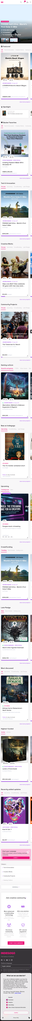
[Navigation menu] (30, 2)
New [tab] (12, 489)
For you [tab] (3, 186)
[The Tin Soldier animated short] (14, 446)
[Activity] (24, 2)
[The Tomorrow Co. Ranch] (14, 325)
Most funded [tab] (11, 550)
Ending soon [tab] (19, 550)
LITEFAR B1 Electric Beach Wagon (14, 85)
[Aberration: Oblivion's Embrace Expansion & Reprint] (14, 386)
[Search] (21, 2)
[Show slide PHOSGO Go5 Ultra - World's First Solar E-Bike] (14, 40)
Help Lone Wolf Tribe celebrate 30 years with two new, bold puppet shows (13, 286)
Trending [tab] (3, 550)
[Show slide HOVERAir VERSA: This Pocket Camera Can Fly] (5, 40)
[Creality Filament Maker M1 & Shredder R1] (14, 143)
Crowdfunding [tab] (18, 186)
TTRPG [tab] (17, 368)
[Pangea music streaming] (14, 507)
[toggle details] (28, 98)
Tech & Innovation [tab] (9, 50)
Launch (15, 857)
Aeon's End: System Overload (13, 647)
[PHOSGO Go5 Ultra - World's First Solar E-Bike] (14, 204)
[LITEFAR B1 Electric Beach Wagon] (14, 66)
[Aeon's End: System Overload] (14, 628)
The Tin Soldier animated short (13, 466)
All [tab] (2, 50)
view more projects (25, 102)
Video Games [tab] (23, 368)
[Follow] (3, 460)
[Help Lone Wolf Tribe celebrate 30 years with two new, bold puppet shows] (14, 264)
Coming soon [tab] (5, 489)
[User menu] (27, 2)
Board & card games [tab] (7, 368)
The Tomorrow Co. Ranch (11, 344)
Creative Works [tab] (20, 50)
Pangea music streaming (11, 526)
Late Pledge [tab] (26, 186)
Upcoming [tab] (9, 186)
